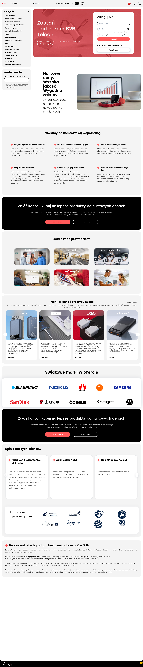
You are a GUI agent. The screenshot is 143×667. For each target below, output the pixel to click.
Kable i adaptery (11, 28)
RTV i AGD (8, 58)
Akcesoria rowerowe (13, 65)
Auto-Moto (9, 61)
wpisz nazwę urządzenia (15, 76)
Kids (6, 43)
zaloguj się (85, 222)
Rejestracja (113, 50)
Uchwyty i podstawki (13, 31)
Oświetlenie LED (11, 55)
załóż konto (58, 222)
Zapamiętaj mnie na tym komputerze (114, 35)
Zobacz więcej (131, 302)
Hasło (101, 29)
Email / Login (104, 23)
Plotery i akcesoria (12, 22)
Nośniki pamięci (11, 52)
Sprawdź (44, 357)
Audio (7, 34)
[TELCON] (9, 3)
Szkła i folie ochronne (13, 19)
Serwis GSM (9, 46)
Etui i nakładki (10, 16)
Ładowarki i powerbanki (14, 25)
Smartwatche (10, 37)
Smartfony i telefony (13, 40)
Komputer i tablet (12, 49)
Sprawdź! (11, 357)
